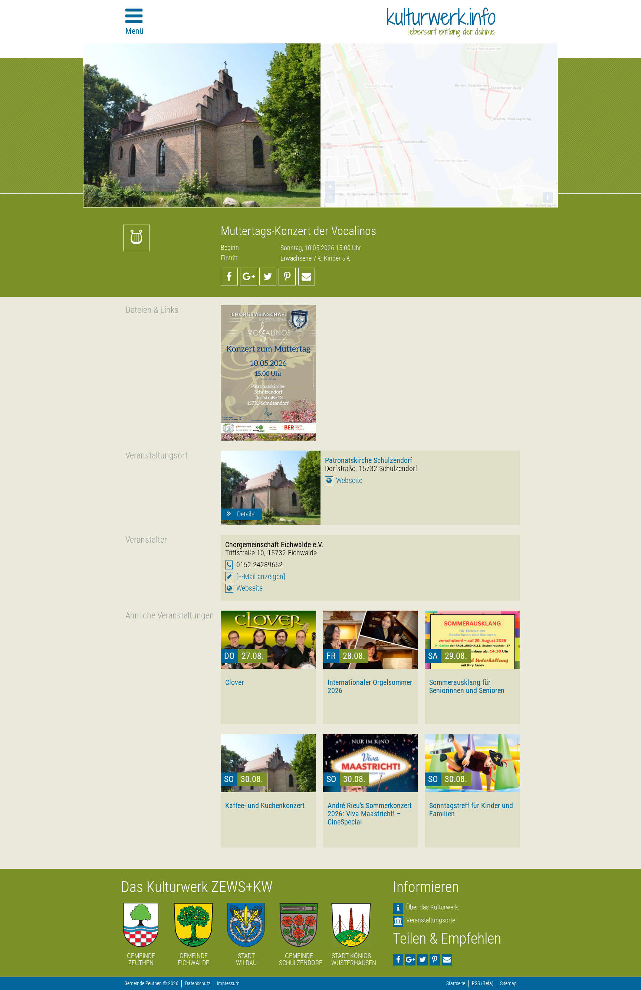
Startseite (455, 983)
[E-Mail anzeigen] (260, 576)
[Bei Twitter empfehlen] (267, 276)
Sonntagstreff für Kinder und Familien (471, 809)
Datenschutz (197, 983)
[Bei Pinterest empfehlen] (287, 276)
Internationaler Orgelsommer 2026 (370, 686)
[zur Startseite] (441, 22)
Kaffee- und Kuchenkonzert (265, 805)
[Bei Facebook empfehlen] (229, 276)
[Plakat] (268, 373)
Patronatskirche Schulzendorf (368, 460)
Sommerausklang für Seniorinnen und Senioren (466, 686)
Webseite (349, 480)
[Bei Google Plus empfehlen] (248, 276)
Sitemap (508, 983)
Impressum (228, 983)
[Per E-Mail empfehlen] (306, 276)
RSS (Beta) (482, 983)
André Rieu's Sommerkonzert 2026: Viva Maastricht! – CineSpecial (370, 813)
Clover (234, 682)
